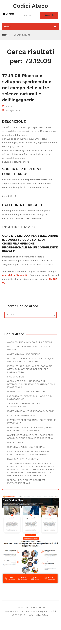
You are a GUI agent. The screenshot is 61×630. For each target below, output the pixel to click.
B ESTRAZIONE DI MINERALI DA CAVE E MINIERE (29, 348)
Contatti (9, 13)
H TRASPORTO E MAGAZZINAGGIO (26, 391)
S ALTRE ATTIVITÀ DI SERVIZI (23, 459)
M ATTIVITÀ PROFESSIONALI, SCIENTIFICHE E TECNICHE (31, 421)
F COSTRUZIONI (16, 376)
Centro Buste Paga (35, 611)
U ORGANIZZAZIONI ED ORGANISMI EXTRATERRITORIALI (26, 481)
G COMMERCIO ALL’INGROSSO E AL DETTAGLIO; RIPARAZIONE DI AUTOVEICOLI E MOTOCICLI (31, 384)
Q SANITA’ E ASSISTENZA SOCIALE (26, 447)
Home (5, 34)
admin (9, 106)
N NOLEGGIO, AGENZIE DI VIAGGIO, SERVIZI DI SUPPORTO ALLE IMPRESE (30, 429)
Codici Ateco (30, 6)
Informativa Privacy (39, 615)
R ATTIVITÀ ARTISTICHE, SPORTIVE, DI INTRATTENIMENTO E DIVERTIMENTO (28, 453)
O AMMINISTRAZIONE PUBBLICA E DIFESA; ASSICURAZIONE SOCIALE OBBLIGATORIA (30, 437)
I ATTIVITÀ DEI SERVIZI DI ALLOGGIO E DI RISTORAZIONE (29, 398)
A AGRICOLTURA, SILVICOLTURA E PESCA (29, 342)
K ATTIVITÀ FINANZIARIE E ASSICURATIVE (30, 411)
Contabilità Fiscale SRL (15, 275)
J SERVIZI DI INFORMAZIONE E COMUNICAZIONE (24, 405)
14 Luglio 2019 (12, 110)
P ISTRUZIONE (15, 442)
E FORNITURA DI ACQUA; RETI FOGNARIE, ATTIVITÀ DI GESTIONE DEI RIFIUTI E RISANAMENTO (30, 369)
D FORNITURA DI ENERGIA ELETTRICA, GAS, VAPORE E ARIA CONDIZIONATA (31, 360)
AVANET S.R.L (13, 611)
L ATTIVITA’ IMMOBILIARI (21, 415)
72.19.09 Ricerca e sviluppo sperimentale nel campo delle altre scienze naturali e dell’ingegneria (26, 88)
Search (49, 15)
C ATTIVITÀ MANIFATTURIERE (23, 354)
